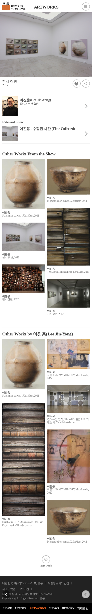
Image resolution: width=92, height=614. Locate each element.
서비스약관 (9, 589)
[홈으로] (14, 6)
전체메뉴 (86, 6)
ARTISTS (20, 608)
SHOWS (54, 608)
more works (46, 565)
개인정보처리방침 (58, 583)
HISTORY (68, 608)
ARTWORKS (38, 608)
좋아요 (77, 83)
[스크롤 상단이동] (86, 591)
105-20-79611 (46, 594)
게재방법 (82, 608)
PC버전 (24, 589)
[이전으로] (6, 591)
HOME (7, 608)
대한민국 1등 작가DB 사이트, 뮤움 (22, 583)
